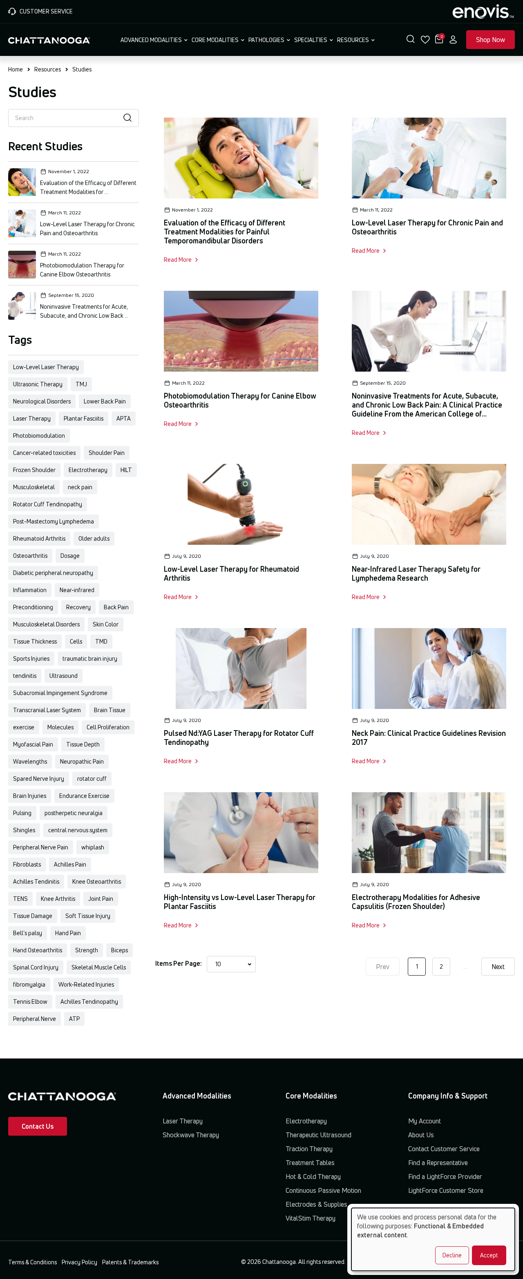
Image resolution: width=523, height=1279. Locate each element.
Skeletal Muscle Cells (99, 967)
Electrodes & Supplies (316, 1204)
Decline (452, 1255)
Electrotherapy (88, 469)
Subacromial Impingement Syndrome (60, 692)
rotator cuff (92, 778)
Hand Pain (68, 932)
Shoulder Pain (107, 452)
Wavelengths (30, 761)
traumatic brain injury (90, 658)
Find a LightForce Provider (445, 1176)
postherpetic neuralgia (74, 812)
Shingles (24, 830)
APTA (123, 418)
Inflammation (30, 589)
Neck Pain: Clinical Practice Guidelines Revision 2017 (429, 737)
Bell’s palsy (27, 932)
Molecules (60, 727)
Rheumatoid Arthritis (39, 538)
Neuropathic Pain (82, 761)
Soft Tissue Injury (87, 915)
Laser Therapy (32, 418)
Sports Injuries (31, 658)
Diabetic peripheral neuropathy (53, 572)
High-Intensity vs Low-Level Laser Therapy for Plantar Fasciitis (239, 902)
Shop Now (490, 40)
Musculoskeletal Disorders (46, 624)
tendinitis (24, 675)
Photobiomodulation (39, 435)
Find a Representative (438, 1163)
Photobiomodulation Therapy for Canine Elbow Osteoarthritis (240, 400)
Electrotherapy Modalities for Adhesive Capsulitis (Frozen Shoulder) (416, 902)
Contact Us (38, 1126)
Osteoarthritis (30, 555)
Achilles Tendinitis (36, 881)
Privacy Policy (79, 1262)
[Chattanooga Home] (49, 40)
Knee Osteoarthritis (96, 881)
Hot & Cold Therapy (313, 1176)
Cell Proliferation (108, 727)
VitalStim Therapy (310, 1218)
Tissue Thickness (35, 641)
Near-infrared (77, 589)
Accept (489, 1255)
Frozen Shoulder (34, 469)
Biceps (119, 950)
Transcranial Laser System (47, 709)
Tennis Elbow (30, 1001)
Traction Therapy (309, 1149)
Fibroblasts (27, 864)
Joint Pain (100, 898)
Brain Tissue (109, 709)
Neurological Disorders (42, 401)
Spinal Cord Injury (35, 967)
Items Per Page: (178, 963)
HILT (126, 469)
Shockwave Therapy (191, 1135)
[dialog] (433, 1239)
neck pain (80, 487)
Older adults (94, 538)
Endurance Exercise (84, 795)
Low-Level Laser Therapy (46, 366)
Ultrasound (63, 675)
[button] (411, 39)
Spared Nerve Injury (38, 778)
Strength (86, 950)
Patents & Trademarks (130, 1262)
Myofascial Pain (33, 744)
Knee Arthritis (58, 898)
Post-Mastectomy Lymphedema (53, 521)
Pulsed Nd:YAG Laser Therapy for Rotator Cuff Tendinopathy (239, 737)
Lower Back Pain (105, 401)
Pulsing (22, 812)
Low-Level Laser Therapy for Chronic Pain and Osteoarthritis (427, 227)
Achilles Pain (70, 864)
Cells (76, 641)
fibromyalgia (29, 984)
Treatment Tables (310, 1163)
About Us (421, 1135)
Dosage (70, 555)
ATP (74, 1018)
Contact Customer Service (444, 1149)
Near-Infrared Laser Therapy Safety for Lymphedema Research (416, 573)
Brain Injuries (29, 795)
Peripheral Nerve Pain (40, 847)
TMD (101, 641)
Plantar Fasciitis (83, 418)
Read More (178, 259)
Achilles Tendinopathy (89, 1001)
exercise (23, 727)
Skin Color (105, 624)
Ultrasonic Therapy (38, 384)
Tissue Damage (32, 915)
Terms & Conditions (32, 1262)
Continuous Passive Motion (323, 1190)
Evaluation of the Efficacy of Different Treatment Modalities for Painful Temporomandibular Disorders (224, 231)
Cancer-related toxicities (44, 452)
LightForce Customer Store (445, 1190)
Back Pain (116, 607)
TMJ (81, 384)
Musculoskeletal (34, 487)
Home (15, 69)
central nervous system (77, 830)
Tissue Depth (83, 744)
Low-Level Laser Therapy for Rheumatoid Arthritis (231, 573)
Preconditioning (33, 607)
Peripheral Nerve (34, 1018)
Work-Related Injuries (86, 984)
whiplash (92, 847)
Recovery (78, 607)
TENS (20, 898)
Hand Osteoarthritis (37, 950)
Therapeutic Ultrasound (318, 1135)
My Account (424, 1121)
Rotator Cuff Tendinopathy (47, 504)
